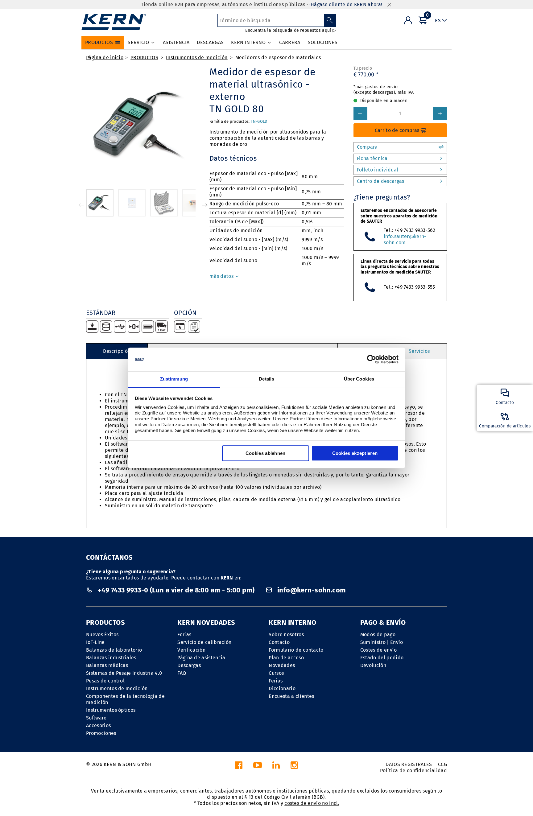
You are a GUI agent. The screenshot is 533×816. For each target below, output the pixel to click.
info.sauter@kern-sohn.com (405, 239)
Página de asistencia (201, 658)
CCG (442, 764)
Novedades (282, 665)
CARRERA (289, 42)
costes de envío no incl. (311, 803)
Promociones (101, 733)
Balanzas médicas (107, 665)
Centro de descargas (380, 181)
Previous (81, 205)
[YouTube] (257, 766)
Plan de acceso (286, 658)
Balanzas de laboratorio (114, 650)
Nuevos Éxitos (102, 634)
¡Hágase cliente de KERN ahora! (345, 4)
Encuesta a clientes (291, 696)
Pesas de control (105, 681)
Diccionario (282, 688)
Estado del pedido (381, 658)
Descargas (189, 665)
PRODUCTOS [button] (99, 42)
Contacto (279, 642)
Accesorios (98, 725)
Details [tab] (266, 378)
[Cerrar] (389, 5)
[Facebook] (238, 766)
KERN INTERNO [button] (248, 42)
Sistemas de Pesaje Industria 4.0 (124, 673)
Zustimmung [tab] (174, 378)
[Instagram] (294, 766)
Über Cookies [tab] (359, 378)
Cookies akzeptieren (355, 453)
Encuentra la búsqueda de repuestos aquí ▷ (290, 30)
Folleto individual (378, 170)
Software (96, 718)
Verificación (191, 650)
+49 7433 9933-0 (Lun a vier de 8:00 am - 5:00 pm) (176, 590)
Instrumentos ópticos (110, 710)
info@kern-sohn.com (310, 590)
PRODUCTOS (144, 57)
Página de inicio (104, 57)
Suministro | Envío (381, 642)
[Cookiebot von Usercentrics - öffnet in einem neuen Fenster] (372, 359)
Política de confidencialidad (413, 770)
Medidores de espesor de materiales (278, 57)
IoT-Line (95, 642)
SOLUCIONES (322, 42)
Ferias (184, 634)
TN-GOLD (259, 121)
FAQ (181, 673)
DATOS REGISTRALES (409, 764)
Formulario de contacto (296, 650)
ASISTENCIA (176, 42)
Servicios (419, 351)
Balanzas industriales (111, 658)
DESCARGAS (210, 42)
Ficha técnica (372, 158)
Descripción (117, 351)
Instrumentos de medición (197, 57)
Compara (367, 147)
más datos (222, 276)
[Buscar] (330, 20)
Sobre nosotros (286, 634)
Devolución (373, 665)
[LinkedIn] (276, 766)
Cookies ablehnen (266, 453)
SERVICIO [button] (138, 42)
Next (205, 205)
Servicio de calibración (204, 642)
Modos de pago (377, 634)
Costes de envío (378, 650)
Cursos (276, 673)
